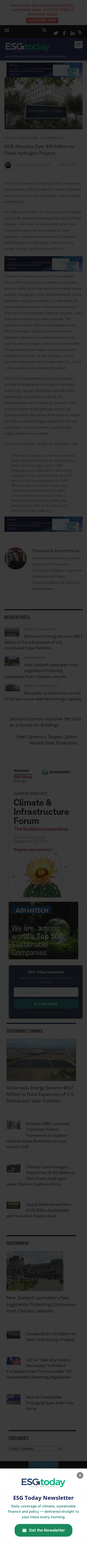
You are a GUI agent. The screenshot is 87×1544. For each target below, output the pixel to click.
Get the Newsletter (47, 1530)
